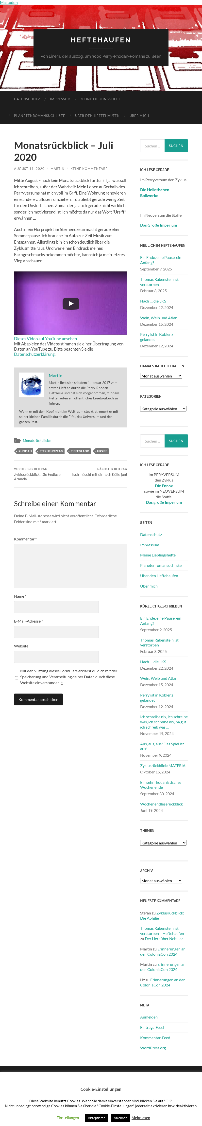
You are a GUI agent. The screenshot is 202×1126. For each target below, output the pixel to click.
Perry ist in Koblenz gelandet (156, 337)
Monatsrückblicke (36, 441)
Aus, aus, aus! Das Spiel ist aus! (162, 746)
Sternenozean (51, 451)
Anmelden (149, 1017)
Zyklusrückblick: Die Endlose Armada (37, 474)
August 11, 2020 (29, 169)
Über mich (139, 116)
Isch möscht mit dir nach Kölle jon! (99, 472)
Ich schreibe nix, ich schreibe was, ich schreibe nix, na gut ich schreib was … (164, 721)
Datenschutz (27, 99)
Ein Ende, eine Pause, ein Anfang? (160, 260)
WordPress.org (153, 1047)
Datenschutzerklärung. (35, 354)
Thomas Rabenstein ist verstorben (159, 282)
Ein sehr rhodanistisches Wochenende (160, 785)
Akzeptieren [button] (96, 1118)
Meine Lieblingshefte (102, 99)
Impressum (60, 99)
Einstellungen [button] (68, 1117)
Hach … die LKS (153, 301)
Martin (57, 169)
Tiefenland (80, 451)
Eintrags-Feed (152, 1027)
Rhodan (25, 451)
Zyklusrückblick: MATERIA (162, 765)
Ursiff (102, 451)
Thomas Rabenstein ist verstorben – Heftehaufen (162, 931)
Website (21, 645)
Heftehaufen (101, 40)
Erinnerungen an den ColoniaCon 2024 (162, 951)
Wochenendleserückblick (161, 804)
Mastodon (9, 2)
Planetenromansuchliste (39, 116)
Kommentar (25, 538)
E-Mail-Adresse (28, 621)
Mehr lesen (141, 1117)
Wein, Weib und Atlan (158, 317)
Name (20, 596)
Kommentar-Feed (155, 1037)
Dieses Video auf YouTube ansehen (45, 338)
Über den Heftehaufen (97, 116)
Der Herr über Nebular (164, 938)
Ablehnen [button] (120, 1118)
